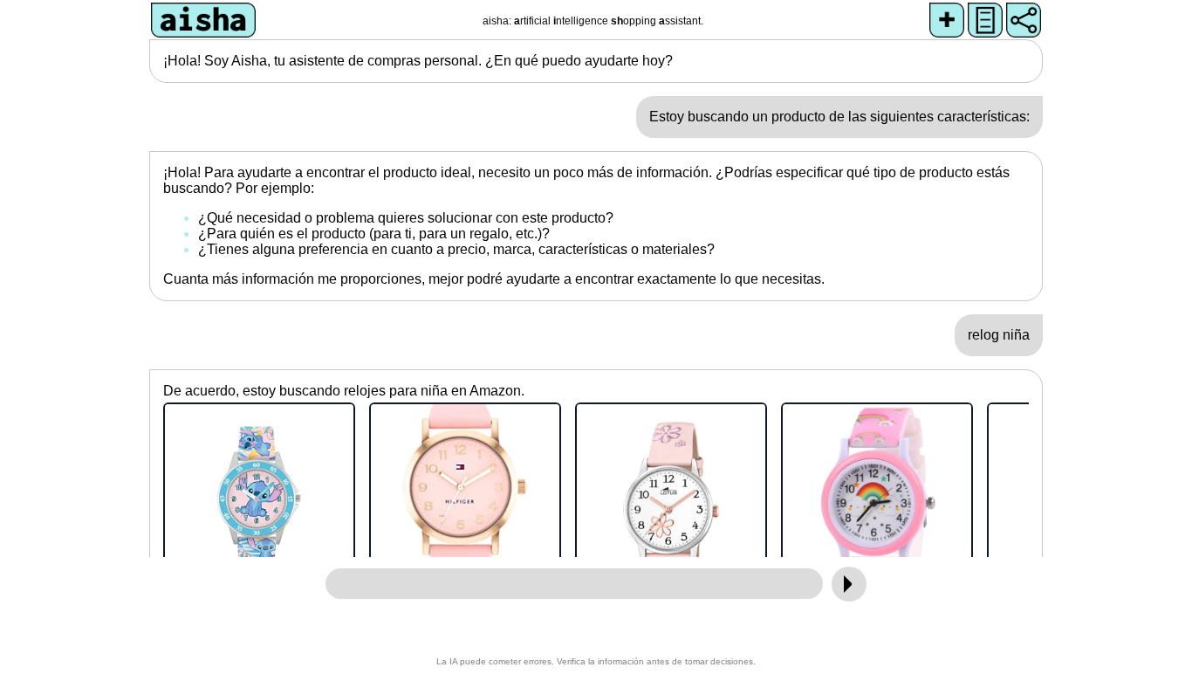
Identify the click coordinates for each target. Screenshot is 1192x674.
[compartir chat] (1023, 20)
